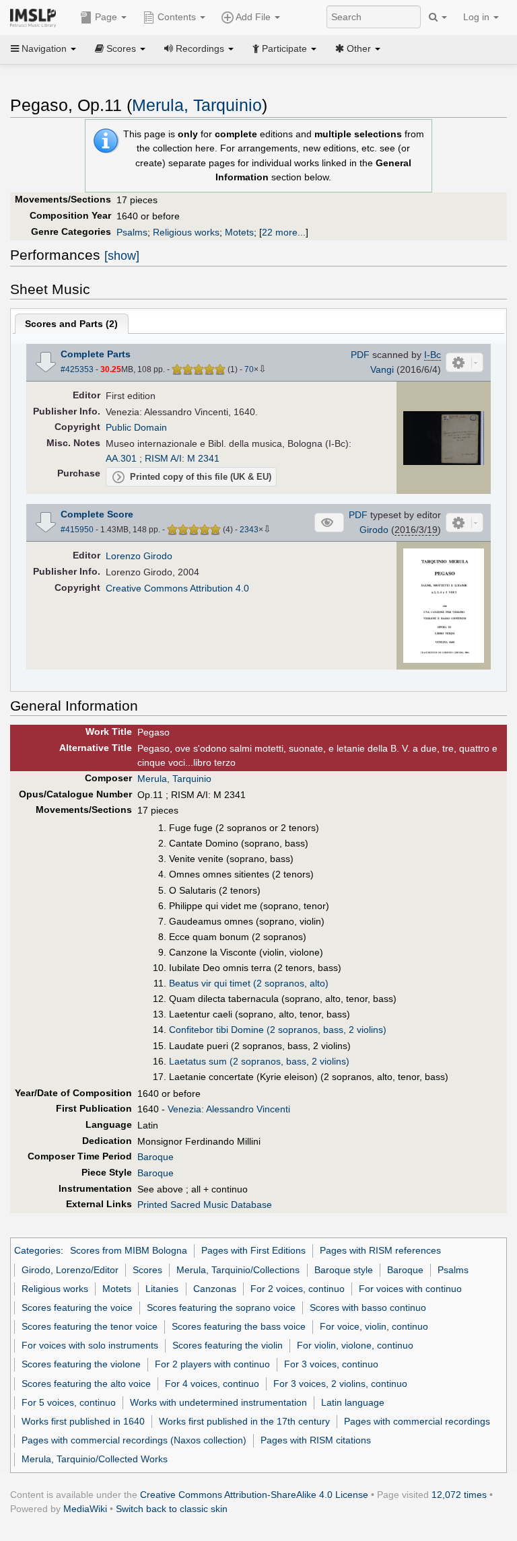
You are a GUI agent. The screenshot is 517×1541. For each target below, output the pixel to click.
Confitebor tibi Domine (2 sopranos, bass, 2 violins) (277, 1029)
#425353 (77, 369)
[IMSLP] (36, 17)
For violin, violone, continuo (355, 1345)
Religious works (186, 232)
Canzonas (214, 1288)
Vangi (382, 369)
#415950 (77, 529)
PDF (360, 354)
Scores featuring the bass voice (239, 1326)
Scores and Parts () (71, 323)
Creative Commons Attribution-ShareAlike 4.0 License (254, 1494)
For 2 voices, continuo (297, 1288)
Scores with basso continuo (368, 1307)
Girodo (373, 529)
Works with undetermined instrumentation (218, 1402)
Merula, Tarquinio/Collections (238, 1269)
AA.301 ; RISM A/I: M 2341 (162, 458)
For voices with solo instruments (90, 1345)
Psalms (131, 232)
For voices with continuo (410, 1288)
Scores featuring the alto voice (86, 1383)
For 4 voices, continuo (212, 1383)
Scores (147, 1269)
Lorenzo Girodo (139, 555)
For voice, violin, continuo (374, 1326)
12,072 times (459, 1494)
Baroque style (343, 1269)
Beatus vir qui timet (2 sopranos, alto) (249, 983)
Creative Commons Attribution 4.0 (177, 588)
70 (249, 369)
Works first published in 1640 (83, 1421)
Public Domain (136, 427)
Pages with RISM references (380, 1250)
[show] (121, 255)
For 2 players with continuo (212, 1364)
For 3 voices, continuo (331, 1364)
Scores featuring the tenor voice (90, 1326)
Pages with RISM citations (316, 1440)
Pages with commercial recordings (417, 1421)
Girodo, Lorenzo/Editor (70, 1269)
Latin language (352, 1402)
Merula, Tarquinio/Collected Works (95, 1459)
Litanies (161, 1288)
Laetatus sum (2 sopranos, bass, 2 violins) (259, 1061)
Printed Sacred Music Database (204, 1204)
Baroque (155, 1156)
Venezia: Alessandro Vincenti (229, 1109)
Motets (239, 232)
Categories (37, 1250)
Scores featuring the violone (81, 1364)
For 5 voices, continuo (69, 1402)
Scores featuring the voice (77, 1307)
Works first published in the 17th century (244, 1421)
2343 (249, 529)
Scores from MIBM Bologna (128, 1250)
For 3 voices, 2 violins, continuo (340, 1383)
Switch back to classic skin (172, 1508)
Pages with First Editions (253, 1250)
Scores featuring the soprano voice (221, 1307)
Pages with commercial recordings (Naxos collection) (134, 1440)
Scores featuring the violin (227, 1345)
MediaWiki (85, 1508)
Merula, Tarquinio (197, 105)
